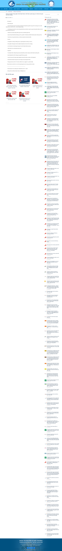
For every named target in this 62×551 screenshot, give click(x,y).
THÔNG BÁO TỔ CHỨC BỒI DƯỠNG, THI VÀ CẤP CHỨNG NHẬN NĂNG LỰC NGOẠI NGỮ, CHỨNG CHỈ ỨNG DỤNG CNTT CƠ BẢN (53, 41)
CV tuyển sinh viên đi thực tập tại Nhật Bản (52, 317)
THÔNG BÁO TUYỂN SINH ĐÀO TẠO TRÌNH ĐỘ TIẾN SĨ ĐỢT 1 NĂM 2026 (53, 45)
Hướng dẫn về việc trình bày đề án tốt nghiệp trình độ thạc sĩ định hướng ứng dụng (52, 296)
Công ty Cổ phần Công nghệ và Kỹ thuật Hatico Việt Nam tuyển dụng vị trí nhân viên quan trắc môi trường (24, 14)
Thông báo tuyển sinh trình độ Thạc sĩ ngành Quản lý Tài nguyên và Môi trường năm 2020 (53, 510)
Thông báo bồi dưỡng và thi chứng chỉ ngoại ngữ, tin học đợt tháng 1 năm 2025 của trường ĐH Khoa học (53, 140)
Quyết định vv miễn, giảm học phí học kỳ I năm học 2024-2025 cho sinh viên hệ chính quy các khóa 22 (53, 145)
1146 (11, 17)
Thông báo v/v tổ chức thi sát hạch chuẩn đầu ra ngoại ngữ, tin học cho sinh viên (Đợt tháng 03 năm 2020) (53, 505)
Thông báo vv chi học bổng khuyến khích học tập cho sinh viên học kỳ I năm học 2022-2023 (52, 301)
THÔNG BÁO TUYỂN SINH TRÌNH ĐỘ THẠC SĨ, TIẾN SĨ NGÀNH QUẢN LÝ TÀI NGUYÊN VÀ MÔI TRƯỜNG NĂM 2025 (53, 130)
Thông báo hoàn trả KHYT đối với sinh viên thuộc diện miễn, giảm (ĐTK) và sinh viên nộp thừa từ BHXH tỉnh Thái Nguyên (52, 249)
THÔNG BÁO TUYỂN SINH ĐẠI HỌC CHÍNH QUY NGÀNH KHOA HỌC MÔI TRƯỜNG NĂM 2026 (53, 68)
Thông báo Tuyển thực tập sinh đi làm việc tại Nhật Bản (52, 434)
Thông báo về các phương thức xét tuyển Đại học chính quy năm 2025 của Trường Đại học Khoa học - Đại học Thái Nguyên (53, 119)
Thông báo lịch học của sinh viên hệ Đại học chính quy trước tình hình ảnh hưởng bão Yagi (53, 209)
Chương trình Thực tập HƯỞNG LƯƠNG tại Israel (52, 96)
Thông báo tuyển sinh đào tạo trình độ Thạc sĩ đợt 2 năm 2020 (53, 453)
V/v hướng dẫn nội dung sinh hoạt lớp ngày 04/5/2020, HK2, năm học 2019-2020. (52, 482)
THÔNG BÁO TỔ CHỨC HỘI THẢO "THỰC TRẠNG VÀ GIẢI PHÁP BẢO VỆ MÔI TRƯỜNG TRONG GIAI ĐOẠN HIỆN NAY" (53, 87)
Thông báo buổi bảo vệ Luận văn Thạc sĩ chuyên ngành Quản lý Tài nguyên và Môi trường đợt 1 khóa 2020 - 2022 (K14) (52, 385)
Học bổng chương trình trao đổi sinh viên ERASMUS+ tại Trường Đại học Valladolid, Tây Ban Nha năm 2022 (53, 399)
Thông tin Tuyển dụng (17, 11)
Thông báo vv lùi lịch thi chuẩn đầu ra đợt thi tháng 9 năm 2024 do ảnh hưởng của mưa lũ (53, 204)
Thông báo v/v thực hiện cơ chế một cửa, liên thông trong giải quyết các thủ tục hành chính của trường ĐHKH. (53, 515)
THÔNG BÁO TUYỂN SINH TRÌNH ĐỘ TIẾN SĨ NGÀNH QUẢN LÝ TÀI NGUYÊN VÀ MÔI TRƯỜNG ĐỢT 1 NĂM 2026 (53, 58)
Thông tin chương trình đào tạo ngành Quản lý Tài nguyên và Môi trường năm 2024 (52, 272)
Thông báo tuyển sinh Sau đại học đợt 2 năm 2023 (52, 292)
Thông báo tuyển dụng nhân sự (52, 426)
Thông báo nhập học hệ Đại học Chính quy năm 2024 (52, 233)
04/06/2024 (8, 17)
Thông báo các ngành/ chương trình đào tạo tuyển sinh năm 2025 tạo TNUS (53, 110)
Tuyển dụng (46, 8)
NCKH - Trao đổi (17, 8)
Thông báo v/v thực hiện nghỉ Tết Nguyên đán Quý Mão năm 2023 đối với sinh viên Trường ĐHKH (53, 342)
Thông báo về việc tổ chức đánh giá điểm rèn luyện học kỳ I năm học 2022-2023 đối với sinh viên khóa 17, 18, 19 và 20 (53, 332)
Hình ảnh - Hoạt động (38, 8)
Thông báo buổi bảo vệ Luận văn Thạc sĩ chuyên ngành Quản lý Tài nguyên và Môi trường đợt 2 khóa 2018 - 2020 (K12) (52, 448)
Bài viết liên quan (10, 74)
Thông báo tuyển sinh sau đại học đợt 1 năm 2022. (52, 394)
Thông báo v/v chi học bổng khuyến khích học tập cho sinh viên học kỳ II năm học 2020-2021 (53, 413)
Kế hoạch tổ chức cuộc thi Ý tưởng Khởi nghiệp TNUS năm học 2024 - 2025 (52, 185)
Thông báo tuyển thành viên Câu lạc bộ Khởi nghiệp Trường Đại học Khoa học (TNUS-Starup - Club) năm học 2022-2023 (53, 364)
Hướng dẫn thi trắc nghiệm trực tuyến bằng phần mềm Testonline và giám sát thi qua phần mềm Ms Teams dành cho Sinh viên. (53, 422)
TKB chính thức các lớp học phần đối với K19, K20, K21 (53, 254)
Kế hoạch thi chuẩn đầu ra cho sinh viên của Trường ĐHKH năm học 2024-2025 (52, 262)
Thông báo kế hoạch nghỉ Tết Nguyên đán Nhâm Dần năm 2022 (52, 417)
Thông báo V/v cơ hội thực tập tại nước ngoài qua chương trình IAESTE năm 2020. (53, 520)
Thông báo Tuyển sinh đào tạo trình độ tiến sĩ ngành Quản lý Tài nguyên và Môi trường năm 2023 (53, 282)
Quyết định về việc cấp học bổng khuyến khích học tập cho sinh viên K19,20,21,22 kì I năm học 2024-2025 (53, 100)
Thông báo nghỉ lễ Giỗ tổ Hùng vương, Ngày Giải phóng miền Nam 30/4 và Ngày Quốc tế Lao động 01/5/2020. (52, 491)
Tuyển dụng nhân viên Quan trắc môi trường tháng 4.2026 (52, 27)
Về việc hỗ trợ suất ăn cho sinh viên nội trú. (53, 478)
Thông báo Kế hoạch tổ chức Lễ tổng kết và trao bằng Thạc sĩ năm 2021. (53, 444)
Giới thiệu (5, 8)
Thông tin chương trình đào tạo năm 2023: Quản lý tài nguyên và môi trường (53, 337)
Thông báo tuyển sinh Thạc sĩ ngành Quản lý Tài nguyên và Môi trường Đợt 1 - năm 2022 (53, 390)
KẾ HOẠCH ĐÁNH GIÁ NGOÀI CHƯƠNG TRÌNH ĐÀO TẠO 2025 (52, 83)
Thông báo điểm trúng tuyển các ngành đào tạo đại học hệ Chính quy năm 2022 (53, 369)
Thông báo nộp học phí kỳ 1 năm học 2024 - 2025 (53, 180)
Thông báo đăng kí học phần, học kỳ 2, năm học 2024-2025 (53, 169)
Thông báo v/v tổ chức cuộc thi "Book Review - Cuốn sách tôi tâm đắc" (52, 327)
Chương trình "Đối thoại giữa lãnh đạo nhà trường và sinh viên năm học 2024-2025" (53, 136)
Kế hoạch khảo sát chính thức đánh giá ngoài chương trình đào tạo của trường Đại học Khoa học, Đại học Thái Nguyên (53, 78)
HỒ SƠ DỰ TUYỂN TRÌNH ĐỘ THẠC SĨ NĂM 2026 (53, 53)
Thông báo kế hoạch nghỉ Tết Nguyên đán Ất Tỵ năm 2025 (52, 115)
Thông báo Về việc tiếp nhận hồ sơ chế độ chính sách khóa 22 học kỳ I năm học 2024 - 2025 (52, 189)
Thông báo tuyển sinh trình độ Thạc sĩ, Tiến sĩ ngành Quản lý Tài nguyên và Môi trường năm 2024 (53, 277)
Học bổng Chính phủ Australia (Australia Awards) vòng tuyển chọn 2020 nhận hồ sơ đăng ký (53, 525)
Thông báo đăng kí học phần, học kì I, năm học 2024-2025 (53, 258)
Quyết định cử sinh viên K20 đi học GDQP (52, 241)
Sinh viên (31, 8)
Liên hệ (51, 8)
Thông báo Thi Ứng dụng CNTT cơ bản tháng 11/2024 (52, 173)
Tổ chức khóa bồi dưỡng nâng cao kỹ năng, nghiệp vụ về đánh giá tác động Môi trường (53, 462)
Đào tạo (10, 8)
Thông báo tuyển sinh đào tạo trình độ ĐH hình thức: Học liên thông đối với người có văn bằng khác (53, 403)
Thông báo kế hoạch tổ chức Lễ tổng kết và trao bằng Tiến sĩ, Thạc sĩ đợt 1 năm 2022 (53, 346)
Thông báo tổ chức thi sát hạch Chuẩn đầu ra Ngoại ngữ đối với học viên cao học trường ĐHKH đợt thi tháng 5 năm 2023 (53, 312)
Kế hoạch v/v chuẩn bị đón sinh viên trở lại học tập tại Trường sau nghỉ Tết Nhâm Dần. (52, 408)
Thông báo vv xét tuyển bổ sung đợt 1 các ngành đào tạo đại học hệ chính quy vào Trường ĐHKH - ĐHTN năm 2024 (53, 224)
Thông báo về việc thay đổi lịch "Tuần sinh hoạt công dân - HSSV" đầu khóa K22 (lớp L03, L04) (52, 214)
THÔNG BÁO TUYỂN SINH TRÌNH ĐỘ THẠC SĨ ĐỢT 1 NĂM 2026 (53, 30)
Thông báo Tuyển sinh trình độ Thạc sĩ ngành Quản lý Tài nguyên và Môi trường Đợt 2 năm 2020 (53, 458)
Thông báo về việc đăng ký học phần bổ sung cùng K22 (53, 237)
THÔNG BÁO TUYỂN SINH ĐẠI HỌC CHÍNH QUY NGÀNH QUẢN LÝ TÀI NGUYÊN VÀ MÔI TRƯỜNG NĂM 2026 (53, 73)
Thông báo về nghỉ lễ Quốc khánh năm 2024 (52, 229)
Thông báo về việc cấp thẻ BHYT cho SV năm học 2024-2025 (53, 176)
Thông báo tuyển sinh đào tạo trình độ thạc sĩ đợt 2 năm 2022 (53, 380)
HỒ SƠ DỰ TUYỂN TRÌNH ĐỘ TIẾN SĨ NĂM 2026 (53, 49)
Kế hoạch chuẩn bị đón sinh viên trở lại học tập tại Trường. (53, 486)
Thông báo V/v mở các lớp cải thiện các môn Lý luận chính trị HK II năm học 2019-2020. (53, 534)
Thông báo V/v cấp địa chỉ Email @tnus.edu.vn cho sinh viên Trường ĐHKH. (53, 496)
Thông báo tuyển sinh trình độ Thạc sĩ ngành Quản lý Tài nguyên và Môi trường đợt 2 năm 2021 (53, 430)
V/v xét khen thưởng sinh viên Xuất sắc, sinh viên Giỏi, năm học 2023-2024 (52, 194)
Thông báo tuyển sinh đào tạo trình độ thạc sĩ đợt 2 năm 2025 (53, 92)
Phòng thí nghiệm (24, 8)
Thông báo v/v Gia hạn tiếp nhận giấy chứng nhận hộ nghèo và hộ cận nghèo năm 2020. (53, 529)
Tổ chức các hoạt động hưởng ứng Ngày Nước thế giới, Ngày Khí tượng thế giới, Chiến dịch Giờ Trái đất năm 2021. (53, 439)
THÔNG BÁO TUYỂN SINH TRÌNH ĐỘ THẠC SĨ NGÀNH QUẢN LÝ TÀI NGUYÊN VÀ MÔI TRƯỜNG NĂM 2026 (53, 63)
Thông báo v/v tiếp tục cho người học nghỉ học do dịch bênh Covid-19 (53, 501)
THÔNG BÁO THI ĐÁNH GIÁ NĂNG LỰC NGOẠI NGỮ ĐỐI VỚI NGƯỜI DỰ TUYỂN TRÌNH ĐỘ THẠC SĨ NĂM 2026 (53, 35)
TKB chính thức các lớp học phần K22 (53, 244)
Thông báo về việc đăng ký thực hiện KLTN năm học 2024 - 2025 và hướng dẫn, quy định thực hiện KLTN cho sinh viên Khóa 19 (53, 219)
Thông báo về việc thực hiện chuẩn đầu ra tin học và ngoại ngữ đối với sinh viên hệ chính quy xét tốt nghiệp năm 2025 (53, 125)
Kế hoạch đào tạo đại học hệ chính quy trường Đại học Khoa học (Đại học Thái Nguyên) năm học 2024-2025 (52, 267)
